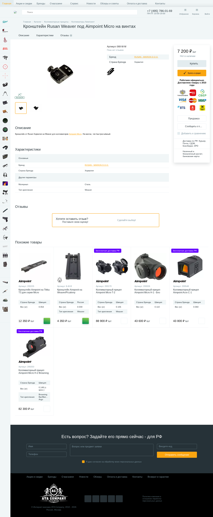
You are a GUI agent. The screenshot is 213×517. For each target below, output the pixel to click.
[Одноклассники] (119, 498)
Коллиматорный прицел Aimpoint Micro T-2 (109, 291)
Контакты (160, 3)
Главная (6, 3)
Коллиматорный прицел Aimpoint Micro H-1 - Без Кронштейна (147, 292)
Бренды (41, 3)
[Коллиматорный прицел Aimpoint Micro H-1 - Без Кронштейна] (150, 267)
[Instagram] (87, 498)
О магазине (56, 3)
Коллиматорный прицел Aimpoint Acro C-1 (186, 291)
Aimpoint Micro (75, 134)
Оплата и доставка (137, 3)
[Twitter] (103, 498)
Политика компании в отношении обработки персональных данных (152, 498)
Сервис (74, 3)
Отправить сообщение (177, 455)
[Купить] (47, 321)
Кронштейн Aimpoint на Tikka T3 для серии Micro (34, 291)
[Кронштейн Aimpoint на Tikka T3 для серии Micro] (35, 267)
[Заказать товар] (124, 321)
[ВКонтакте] (95, 498)
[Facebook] (111, 498)
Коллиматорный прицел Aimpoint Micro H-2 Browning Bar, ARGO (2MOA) (34, 373)
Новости (91, 3)
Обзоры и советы (109, 3)
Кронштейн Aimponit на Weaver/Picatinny (69, 291)
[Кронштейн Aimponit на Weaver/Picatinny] (73, 267)
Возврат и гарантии (158, 477)
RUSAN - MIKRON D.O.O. (146, 57)
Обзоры (97, 477)
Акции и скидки (24, 3)
